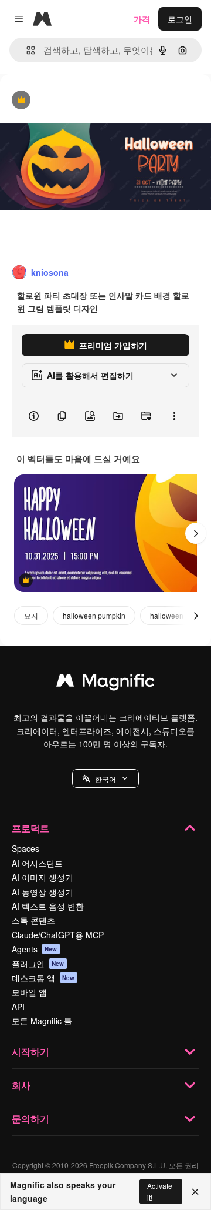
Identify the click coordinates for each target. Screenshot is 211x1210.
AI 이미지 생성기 (42, 877)
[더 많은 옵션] (174, 416)
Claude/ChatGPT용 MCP (58, 935)
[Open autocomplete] (26, 50)
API (18, 1006)
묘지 (31, 615)
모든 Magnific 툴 (42, 1021)
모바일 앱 (29, 992)
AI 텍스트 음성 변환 (48, 906)
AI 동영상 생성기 (42, 892)
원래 (67, 101)
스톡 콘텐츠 (33, 920)
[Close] (195, 1192)
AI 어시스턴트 (37, 863)
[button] (105, 778)
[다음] (195, 533)
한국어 (105, 779)
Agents (34, 949)
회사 (21, 1085)
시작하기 (30, 1051)
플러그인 (38, 964)
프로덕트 (30, 828)
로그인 (180, 19)
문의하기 (30, 1118)
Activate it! (159, 1191)
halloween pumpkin (94, 615)
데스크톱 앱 (43, 978)
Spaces (25, 848)
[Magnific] (105, 683)
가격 (142, 19)
